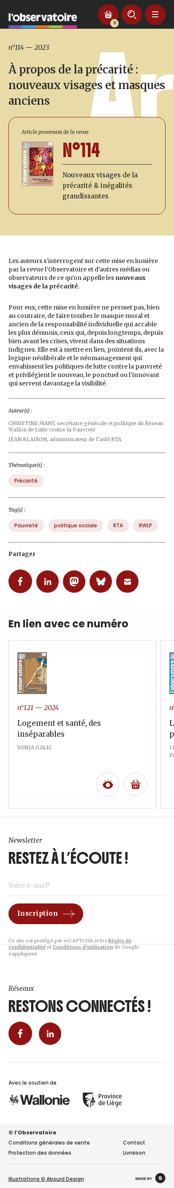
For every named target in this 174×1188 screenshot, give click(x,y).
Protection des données (39, 1152)
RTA (118, 525)
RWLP (145, 525)
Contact (134, 1142)
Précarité (26, 480)
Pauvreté (26, 525)
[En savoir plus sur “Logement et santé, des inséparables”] (135, 784)
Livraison (134, 1152)
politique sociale (75, 525)
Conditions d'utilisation (83, 947)
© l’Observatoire (32, 1132)
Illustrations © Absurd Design (46, 1179)
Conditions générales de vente (49, 1142)
